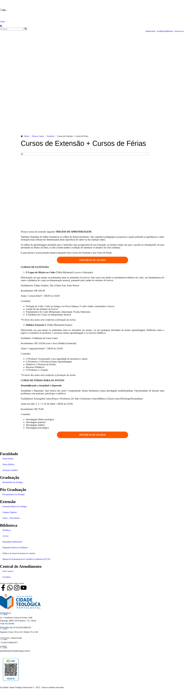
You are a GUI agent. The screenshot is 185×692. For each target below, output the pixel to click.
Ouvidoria (7, 577)
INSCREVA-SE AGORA (92, 260)
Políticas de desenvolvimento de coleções (19, 553)
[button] (1, 26)
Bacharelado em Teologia (13, 482)
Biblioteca (169, 31)
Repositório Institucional (12, 542)
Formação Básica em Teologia (15, 506)
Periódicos (7, 530)
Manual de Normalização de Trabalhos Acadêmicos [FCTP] (26, 559)
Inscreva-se (179, 31)
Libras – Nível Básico (11, 518)
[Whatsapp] (10, 588)
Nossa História (8, 464)
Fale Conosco (8, 571)
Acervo (5, 536)
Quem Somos (8, 459)
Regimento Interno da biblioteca (15, 547)
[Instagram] (17, 588)
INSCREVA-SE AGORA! (92, 434)
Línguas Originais (10, 512)
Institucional (150, 31)
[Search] (25, 28)
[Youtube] (23, 588)
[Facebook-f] (3, 588)
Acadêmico (160, 31)
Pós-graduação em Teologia (14, 494)
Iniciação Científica (10, 470)
